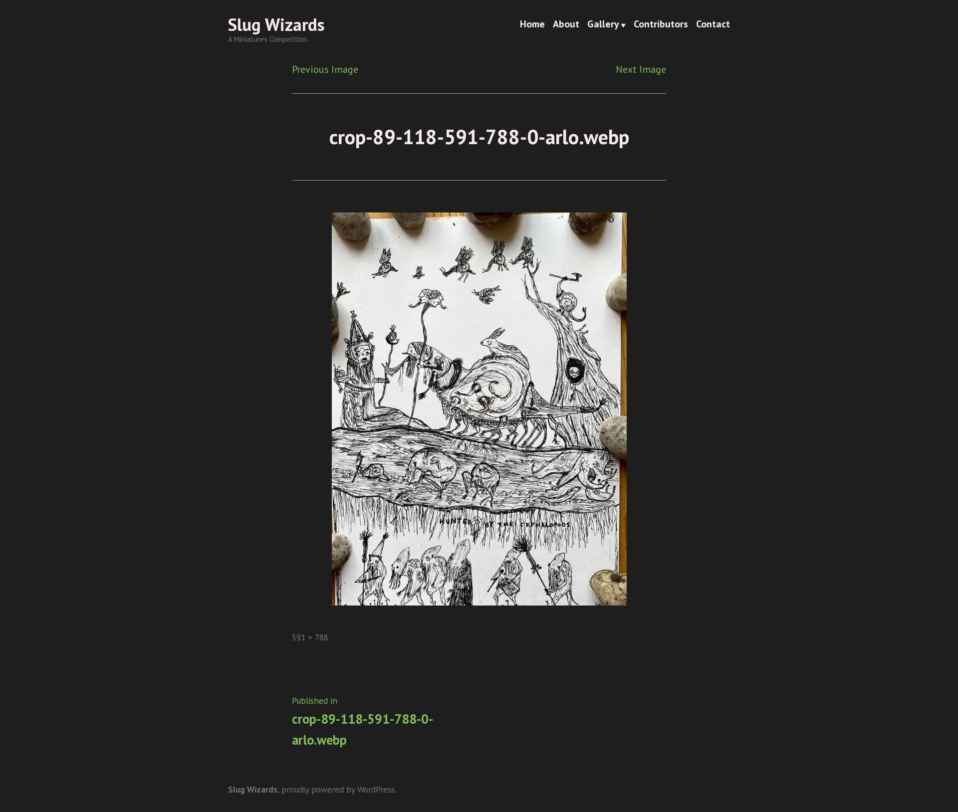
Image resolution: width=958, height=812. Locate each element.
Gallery (603, 24)
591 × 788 (310, 637)
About (566, 24)
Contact (713, 24)
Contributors (661, 24)
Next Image (641, 69)
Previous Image (325, 69)
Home (532, 24)
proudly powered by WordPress (338, 789)
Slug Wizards (276, 24)
